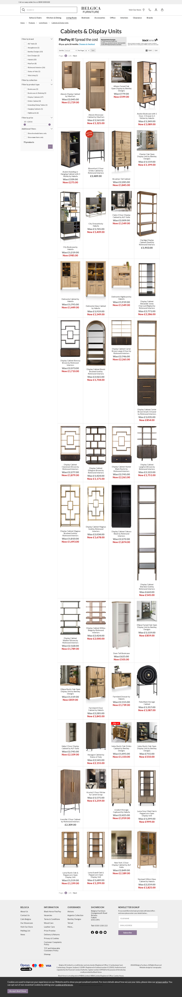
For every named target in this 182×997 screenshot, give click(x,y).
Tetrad (70, 923)
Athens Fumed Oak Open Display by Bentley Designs (121, 88)
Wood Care (48, 923)
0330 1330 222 (101, 925)
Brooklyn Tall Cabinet (121, 179)
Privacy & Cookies (51, 938)
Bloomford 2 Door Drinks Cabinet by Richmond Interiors (96, 170)
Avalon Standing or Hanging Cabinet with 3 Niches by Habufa (70, 174)
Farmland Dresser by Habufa (121, 697)
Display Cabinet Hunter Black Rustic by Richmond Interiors (121, 469)
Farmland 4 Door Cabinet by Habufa (96, 709)
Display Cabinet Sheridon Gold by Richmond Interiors (147, 586)
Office (113, 18)
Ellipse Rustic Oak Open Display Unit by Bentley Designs (70, 691)
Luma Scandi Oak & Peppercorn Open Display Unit (96, 874)
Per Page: (81, 50)
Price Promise (49, 931)
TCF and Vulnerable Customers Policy (52, 949)
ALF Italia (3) (32, 44)
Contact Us (25, 915)
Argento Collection (75, 915)
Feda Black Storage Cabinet (147, 703)
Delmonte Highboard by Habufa (121, 298)
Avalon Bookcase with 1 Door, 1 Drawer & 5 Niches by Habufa (147, 116)
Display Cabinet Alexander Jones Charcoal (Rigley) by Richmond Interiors (147, 304)
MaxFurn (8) (32, 64)
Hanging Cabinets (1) (35, 109)
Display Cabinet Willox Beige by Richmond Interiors (95, 630)
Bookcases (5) (33, 89)
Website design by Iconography (150, 967)
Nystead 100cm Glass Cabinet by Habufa (147, 880)
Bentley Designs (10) (35, 52)
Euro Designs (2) (33, 56)
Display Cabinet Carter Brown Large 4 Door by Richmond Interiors (121, 351)
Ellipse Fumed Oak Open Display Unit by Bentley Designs (147, 627)
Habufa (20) (32, 60)
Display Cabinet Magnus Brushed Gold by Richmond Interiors (70, 533)
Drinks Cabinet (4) (34, 101)
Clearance (137, 18)
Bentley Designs (74, 919)
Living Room (71, 18)
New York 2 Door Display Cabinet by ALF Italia (121, 865)
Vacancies (48, 915)
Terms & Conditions (52, 919)
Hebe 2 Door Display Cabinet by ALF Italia (70, 747)
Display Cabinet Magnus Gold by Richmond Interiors (96, 529)
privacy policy (162, 982)
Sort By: (61, 50)
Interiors (124, 18)
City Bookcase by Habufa (70, 248)
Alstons (70, 911)
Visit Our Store (135, 10)
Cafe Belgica (25, 919)
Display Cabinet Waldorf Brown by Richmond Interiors (70, 640)
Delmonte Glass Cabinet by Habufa (96, 307)
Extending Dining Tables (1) (37, 105)
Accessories (99, 18)
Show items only (37, 133)
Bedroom (86, 18)
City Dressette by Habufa (96, 225)
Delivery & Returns (52, 934)
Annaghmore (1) (33, 48)
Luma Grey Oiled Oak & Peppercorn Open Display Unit (147, 813)
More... (70, 927)
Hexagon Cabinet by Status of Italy (96, 756)
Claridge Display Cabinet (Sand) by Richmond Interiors (147, 242)
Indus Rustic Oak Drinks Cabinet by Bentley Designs (121, 748)
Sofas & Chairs (35, 18)
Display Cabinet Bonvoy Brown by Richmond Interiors (70, 362)
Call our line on (34, 2)
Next (75, 56)
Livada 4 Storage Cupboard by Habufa (121, 811)
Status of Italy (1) (34, 71)
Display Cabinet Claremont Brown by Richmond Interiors (70, 466)
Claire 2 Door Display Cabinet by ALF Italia (121, 216)
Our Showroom (26, 923)
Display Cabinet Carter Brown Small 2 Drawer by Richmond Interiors (146, 411)
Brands (150, 18)
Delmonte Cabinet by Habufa (70, 300)
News (22, 934)
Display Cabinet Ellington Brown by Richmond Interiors (96, 470)
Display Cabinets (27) (35, 97)
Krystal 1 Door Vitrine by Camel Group (96, 793)
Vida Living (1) (33, 75)
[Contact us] (149, 10)
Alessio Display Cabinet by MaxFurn (70, 95)
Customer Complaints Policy (53, 943)
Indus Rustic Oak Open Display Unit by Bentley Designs (147, 748)
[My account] (156, 10)
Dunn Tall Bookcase (121, 653)
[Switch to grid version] (147, 50)
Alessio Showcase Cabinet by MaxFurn (96, 116)
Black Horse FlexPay (52, 911)
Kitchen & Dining (54, 18)
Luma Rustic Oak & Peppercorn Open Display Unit (70, 875)
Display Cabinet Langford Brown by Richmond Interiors (147, 466)
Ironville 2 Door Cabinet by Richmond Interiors (70, 820)
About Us (24, 911)
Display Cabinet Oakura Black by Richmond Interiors (121, 533)
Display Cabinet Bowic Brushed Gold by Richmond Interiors (96, 371)
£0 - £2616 (28, 122)
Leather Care (49, 927)
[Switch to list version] (153, 50)
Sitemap (47, 954)
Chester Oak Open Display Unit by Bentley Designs (147, 156)
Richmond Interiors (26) (36, 67)
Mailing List (25, 931)
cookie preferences (64, 985)
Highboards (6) (33, 113)
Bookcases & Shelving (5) (37, 93)
